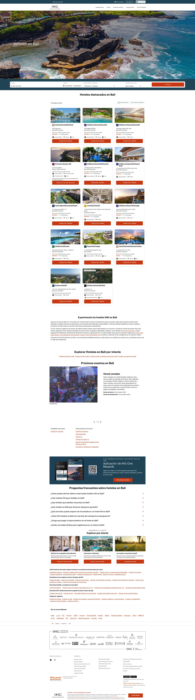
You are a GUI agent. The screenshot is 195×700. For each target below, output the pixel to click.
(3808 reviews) (64, 134)
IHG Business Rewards (104, 659)
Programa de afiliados (79, 668)
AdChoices (126, 661)
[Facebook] (51, 659)
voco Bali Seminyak (93, 205)
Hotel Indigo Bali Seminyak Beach (66, 205)
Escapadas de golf (120, 574)
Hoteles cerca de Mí (56, 593)
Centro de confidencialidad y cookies (132, 666)
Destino (13, 83)
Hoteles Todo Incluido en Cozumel (123, 580)
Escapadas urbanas (56, 572)
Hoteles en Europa (55, 599)
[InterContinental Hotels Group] (54, 7)
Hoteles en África (72, 601)
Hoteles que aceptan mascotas (107, 593)
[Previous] (95, 422)
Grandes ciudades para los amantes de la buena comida (80, 572)
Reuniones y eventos (118, 7)
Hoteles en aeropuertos (84, 574)
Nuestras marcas (130, 7)
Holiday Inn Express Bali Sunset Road (129, 164)
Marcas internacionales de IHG (82, 664)
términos (74, 697)
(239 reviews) (64, 255)
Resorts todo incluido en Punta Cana (74, 582)
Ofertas (108, 7)
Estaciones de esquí (69, 574)
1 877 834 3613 (68, 678)
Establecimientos (100, 7)
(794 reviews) (128, 134)
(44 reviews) (96, 216)
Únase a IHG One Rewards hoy (90, 335)
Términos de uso (127, 664)
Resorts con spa (108, 574)
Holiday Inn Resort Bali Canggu (129, 205)
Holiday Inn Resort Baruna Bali (97, 125)
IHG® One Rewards (141, 7)
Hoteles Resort (97, 574)
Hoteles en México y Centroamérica (112, 599)
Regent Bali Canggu (93, 246)
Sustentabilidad (103, 666)
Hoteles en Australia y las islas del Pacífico (86, 599)
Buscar (168, 84)
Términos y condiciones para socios (132, 659)
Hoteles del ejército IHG (105, 663)
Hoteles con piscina (135, 572)
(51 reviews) (128, 173)
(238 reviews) (128, 255)
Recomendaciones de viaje (106, 661)
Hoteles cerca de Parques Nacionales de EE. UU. (77, 588)
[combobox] (36, 86)
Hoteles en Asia (67, 599)
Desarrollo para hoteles (80, 666)
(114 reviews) (128, 215)
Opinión (125, 670)
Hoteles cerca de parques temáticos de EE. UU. (109, 588)
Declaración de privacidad (77, 698)
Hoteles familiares (55, 588)
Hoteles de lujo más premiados (128, 593)
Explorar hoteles (78, 661)
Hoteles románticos (56, 574)
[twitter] (54, 659)
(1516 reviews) (96, 134)
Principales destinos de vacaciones (85, 593)
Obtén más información (131, 683)
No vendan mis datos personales (131, 668)
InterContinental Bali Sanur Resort (130, 246)
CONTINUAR (135, 695)
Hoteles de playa (55, 580)
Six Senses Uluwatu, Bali (63, 164)
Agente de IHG (78, 670)
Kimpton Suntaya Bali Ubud (96, 285)
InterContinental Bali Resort (64, 125)
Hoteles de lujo (68, 593)
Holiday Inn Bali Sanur (62, 246)
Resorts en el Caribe (67, 580)
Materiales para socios (104, 668)
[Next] (100, 422)
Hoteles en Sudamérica (132, 599)
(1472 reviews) (96, 173)
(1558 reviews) (64, 215)
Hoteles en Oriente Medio (58, 601)
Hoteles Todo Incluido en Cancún (100, 580)
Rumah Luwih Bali (61, 285)
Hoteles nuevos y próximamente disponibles (114, 572)
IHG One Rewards (129, 331)
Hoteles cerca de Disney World (135, 588)
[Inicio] (52, 623)
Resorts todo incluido (82, 580)
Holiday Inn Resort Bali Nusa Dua (97, 164)
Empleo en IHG (78, 659)
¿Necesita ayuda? (58, 2)
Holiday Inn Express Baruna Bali (129, 125)
